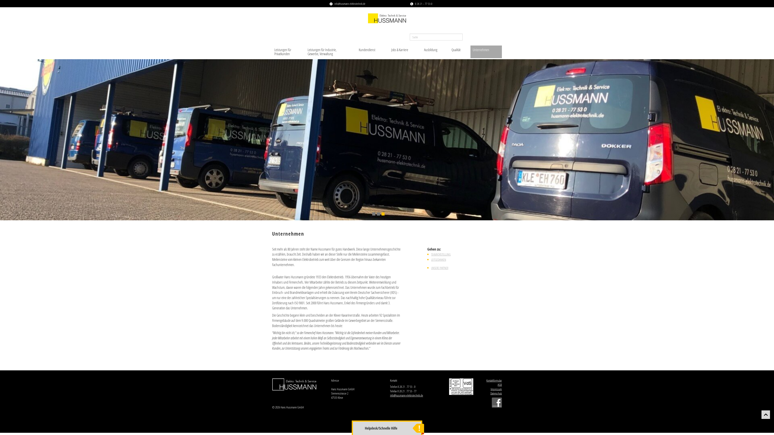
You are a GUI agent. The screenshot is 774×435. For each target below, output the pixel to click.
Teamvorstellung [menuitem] (441, 254)
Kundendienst (367, 49)
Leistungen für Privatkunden (282, 51)
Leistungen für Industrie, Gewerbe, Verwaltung (322, 51)
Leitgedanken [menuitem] (438, 260)
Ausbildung (430, 49)
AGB (500, 385)
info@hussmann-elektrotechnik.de (349, 4)
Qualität (456, 49)
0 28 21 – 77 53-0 (423, 4)
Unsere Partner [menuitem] (439, 268)
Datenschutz (496, 393)
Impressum (496, 389)
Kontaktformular (494, 380)
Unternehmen (481, 49)
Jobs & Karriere (399, 49)
